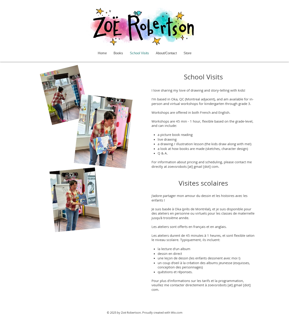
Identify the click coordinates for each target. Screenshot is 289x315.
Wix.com (176, 312)
